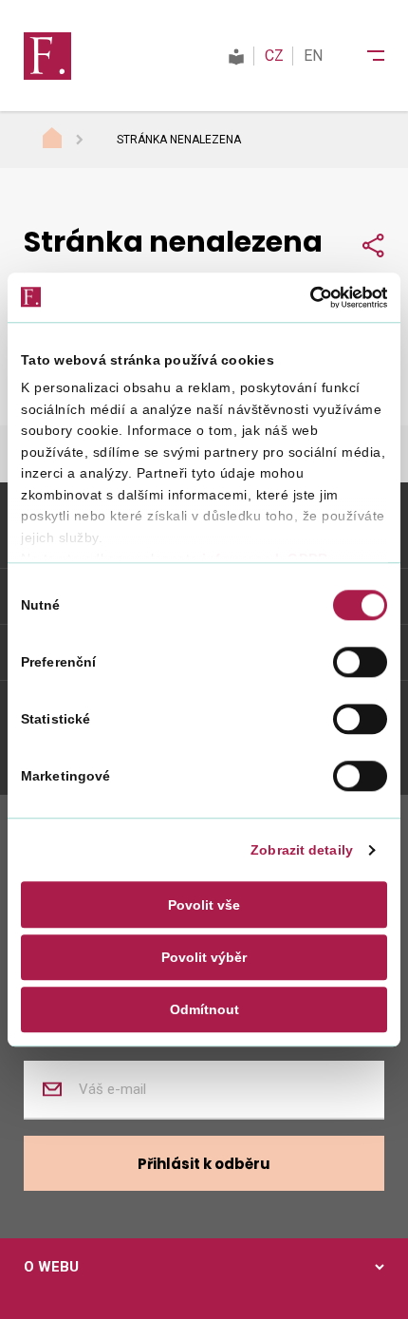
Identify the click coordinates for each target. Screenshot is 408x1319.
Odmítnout (204, 1009)
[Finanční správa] (47, 55)
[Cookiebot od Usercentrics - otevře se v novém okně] (304, 297)
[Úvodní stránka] (70, 140)
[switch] (360, 662)
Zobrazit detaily (301, 850)
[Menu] (363, 56)
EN (313, 56)
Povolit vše (204, 905)
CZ (274, 56)
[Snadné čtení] (236, 55)
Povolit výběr (204, 957)
